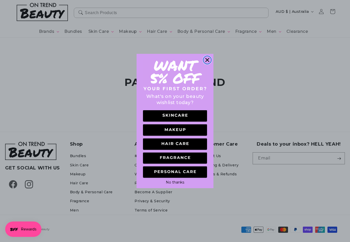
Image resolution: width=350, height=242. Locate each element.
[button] (175, 116)
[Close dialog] (207, 60)
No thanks (175, 181)
